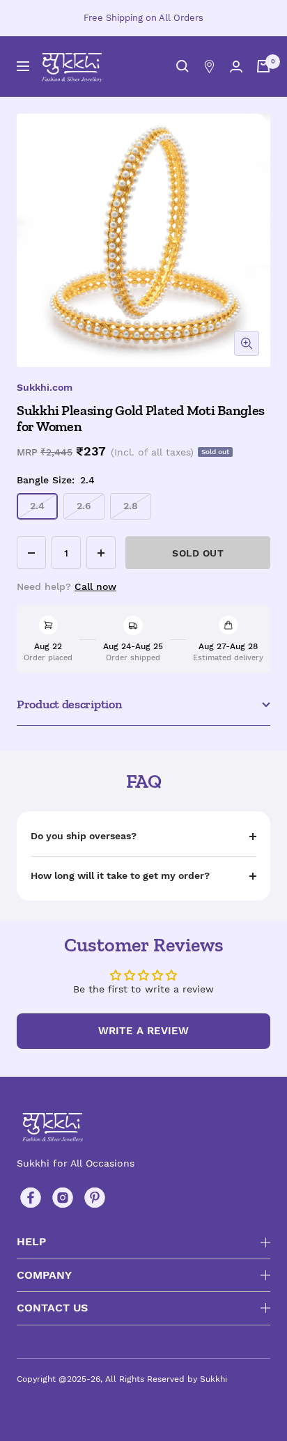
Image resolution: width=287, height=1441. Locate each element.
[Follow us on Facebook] (31, 1198)
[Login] (236, 66)
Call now (95, 586)
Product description (69, 704)
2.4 (37, 505)
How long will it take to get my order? (120, 875)
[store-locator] (209, 66)
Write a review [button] (143, 1031)
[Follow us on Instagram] (63, 1198)
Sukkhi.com (44, 387)
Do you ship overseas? (84, 835)
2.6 (84, 505)
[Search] (182, 66)
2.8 (130, 505)
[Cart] (263, 66)
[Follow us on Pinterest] (95, 1198)
